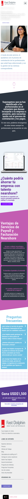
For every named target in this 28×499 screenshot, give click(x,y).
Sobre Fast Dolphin (6, 459)
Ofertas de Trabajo (6, 449)
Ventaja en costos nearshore (9, 457)
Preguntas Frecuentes (7, 467)
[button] (25, 3)
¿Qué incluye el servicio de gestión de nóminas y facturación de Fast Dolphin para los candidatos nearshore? (14, 328)
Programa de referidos (7, 465)
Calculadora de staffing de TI (9, 454)
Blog (2, 452)
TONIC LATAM (13, 497)
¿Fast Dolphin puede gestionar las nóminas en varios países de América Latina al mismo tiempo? (12, 337)
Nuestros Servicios (6, 444)
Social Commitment (6, 462)
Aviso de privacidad (6, 473)
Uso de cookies (5, 470)
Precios (3, 446)
